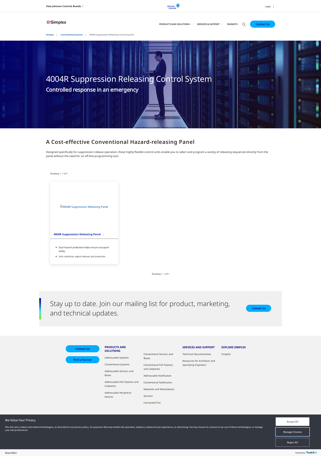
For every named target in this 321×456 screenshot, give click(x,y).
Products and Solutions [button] (174, 24)
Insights (232, 24)
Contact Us (262, 24)
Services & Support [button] (208, 24)
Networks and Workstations (159, 389)
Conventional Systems (72, 34)
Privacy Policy (11, 452)
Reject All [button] (292, 442)
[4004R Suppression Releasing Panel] (84, 206)
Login (268, 6)
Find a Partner (82, 360)
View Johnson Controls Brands (63, 6)
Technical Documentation (196, 354)
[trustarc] (311, 452)
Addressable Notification (157, 375)
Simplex (50, 34)
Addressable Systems (117, 357)
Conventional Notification (158, 382)
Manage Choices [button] (292, 432)
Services (148, 395)
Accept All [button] (292, 421)
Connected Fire (152, 402)
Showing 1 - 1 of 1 (59, 173)
